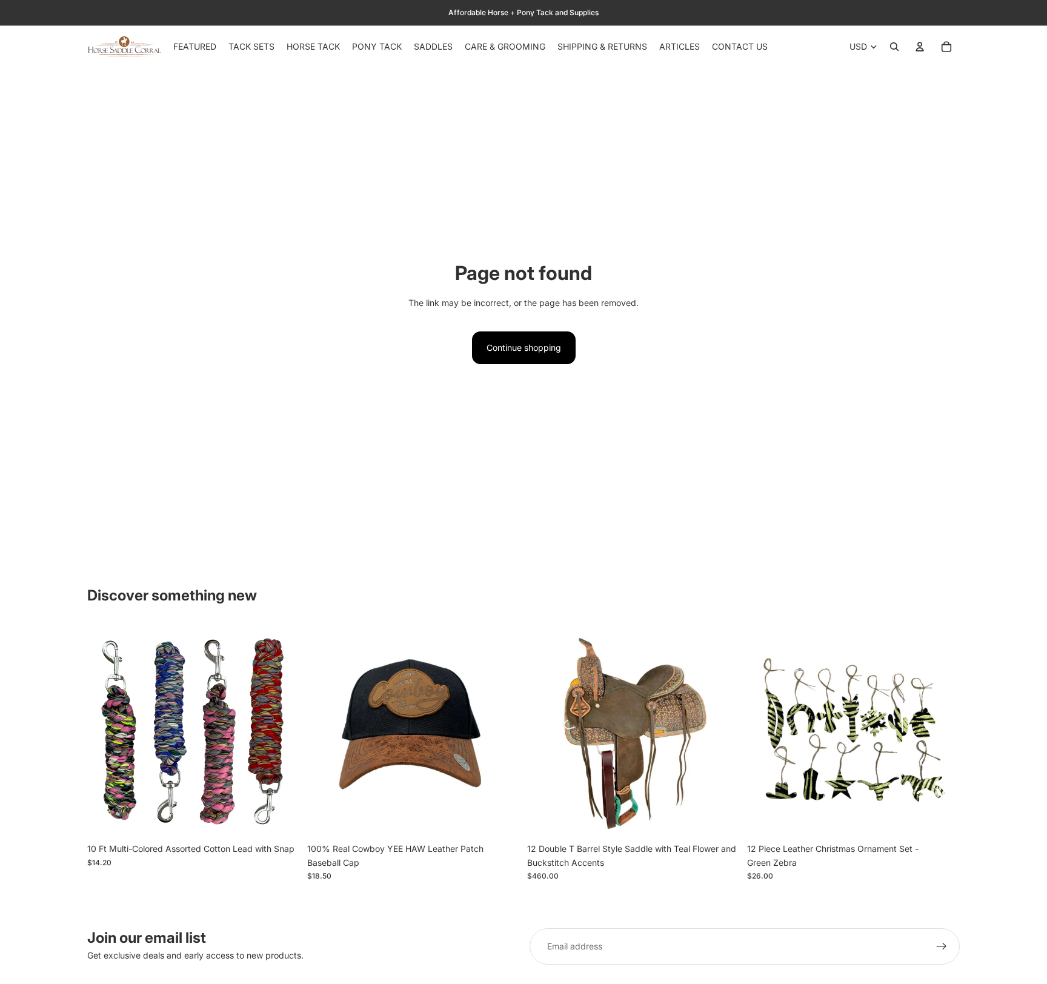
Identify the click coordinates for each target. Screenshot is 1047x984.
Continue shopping (524, 347)
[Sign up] (941, 946)
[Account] (919, 46)
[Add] (281, 819)
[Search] (894, 46)
